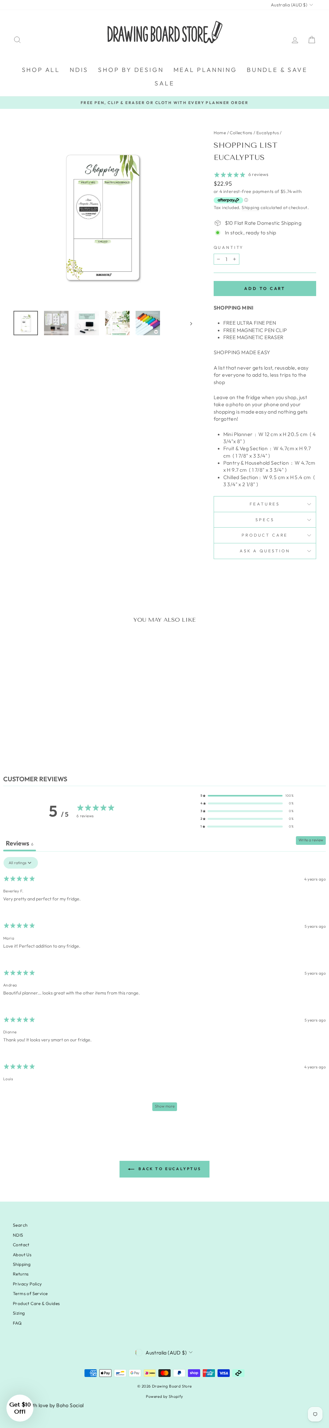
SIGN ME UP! (102, 759)
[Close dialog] (281, 647)
